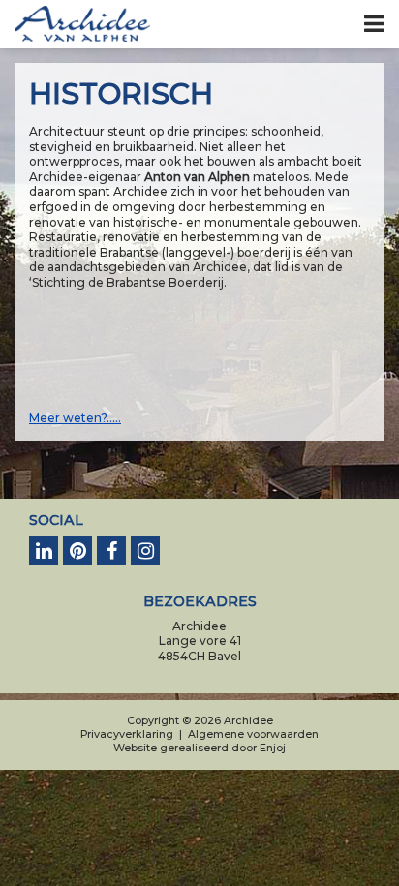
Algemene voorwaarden (253, 734)
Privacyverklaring (126, 734)
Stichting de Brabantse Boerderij (128, 282)
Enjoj (273, 748)
